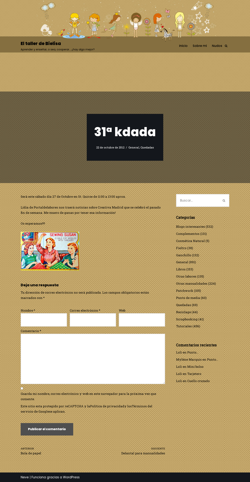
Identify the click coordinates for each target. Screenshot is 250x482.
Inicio (183, 46)
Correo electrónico (85, 310)
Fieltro (181, 248)
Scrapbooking (187, 319)
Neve (25, 477)
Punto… (192, 352)
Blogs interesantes (190, 226)
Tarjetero (194, 374)
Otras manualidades (191, 283)
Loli (179, 352)
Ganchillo (183, 255)
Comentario (31, 331)
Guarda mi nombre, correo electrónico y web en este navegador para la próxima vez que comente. (88, 396)
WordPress (71, 477)
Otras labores (186, 276)
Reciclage (183, 312)
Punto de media (188, 298)
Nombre (28, 310)
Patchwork (184, 291)
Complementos (187, 234)
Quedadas (147, 147)
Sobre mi (200, 46)
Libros (181, 269)
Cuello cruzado (198, 381)
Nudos (217, 46)
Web (122, 310)
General (133, 147)
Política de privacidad (107, 406)
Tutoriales (184, 326)
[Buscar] (226, 45)
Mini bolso (195, 366)
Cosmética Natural (190, 241)
